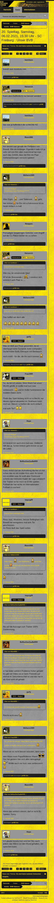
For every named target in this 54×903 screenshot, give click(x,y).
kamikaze (29, 60)
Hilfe (45, 893)
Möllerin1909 (17, 104)
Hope (24, 364)
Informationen (29, 10)
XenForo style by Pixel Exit (28, 900)
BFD (2, 893)
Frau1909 (29, 374)
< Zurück (5, 54)
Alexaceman (8, 104)
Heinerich (29, 87)
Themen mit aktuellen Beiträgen (14, 16)
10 (31, 54)
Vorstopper (7, 77)
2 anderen (35, 104)
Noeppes (29, 224)
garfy (5, 244)
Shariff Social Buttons (30, 898)
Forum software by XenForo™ (11, 898)
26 (37, 54)
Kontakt (40, 893)
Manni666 (25, 104)
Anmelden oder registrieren (35, 2)
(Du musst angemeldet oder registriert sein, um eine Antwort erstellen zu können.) (23, 865)
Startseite (7, 10)
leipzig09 (29, 500)
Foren (17, 10)
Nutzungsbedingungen (40, 896)
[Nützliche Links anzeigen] (45, 23)
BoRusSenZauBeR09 (11, 166)
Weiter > (43, 54)
